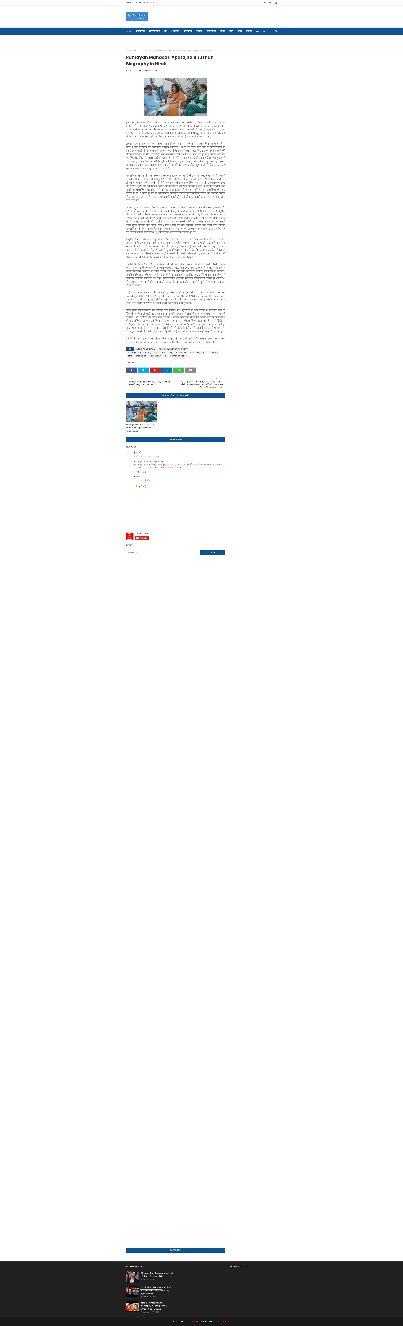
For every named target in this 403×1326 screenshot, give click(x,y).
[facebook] (265, 2)
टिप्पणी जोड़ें (140, 486)
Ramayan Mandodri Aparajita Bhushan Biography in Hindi (141, 426)
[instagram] (275, 2)
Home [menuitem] (129, 31)
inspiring (214, 352)
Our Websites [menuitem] (135, 38)
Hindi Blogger (134, 70)
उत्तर (138, 476)
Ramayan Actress (144, 50)
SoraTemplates (191, 1321)
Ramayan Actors (158, 355)
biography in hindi (177, 352)
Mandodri (141, 355)
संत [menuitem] (165, 31)
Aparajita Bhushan (145, 349)
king (130, 355)
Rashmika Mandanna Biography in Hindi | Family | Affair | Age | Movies (154, 1305)
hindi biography (198, 352)
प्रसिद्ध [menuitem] (249, 31)
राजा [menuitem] (231, 31)
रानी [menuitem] (240, 31)
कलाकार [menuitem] (188, 31)
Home (128, 2)
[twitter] (270, 2)
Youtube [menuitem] (260, 31)
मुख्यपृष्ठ (129, 50)
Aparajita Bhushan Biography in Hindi (146, 352)
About (137, 2)
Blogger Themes (223, 1321)
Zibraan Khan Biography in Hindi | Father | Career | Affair (156, 1275)
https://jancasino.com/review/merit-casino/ (191, 464)
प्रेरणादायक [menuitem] (154, 31)
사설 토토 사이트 (170, 467)
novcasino (148, 467)
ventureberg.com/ (153, 464)
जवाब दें (137, 472)
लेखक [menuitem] (199, 31)
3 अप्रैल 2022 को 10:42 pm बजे (146, 456)
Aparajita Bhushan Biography (173, 349)
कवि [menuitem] (222, 31)
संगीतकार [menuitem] (211, 31)
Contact (149, 2)
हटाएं (144, 472)
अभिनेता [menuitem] (175, 31)
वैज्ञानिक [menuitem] (140, 31)
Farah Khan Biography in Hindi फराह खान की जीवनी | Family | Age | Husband (155, 1290)
